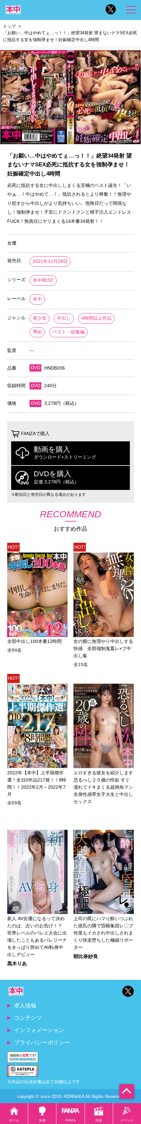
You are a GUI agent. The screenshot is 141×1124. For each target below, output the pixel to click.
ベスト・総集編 (68, 331)
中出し (64, 318)
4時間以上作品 (96, 318)
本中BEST (43, 280)
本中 (37, 299)
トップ (9, 26)
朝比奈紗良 (85, 956)
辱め (37, 331)
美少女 (40, 318)
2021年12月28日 (50, 261)
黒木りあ (17, 963)
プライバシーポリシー (42, 1042)
